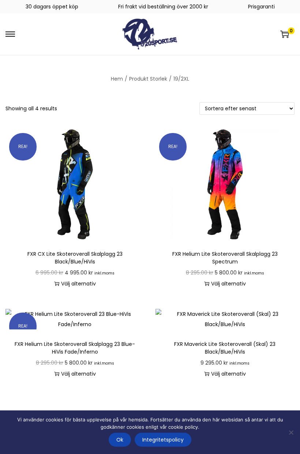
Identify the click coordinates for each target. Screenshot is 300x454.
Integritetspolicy (163, 439)
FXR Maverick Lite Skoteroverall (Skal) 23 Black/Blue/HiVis (224, 347)
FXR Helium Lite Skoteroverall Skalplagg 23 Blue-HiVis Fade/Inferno (75, 347)
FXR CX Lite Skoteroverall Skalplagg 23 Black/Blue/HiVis (75, 257)
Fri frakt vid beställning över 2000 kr (163, 6)
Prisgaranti (261, 6)
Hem (117, 78)
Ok (119, 439)
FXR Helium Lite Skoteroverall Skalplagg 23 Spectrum (225, 257)
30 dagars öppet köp (52, 6)
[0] (284, 34)
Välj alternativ (78, 283)
